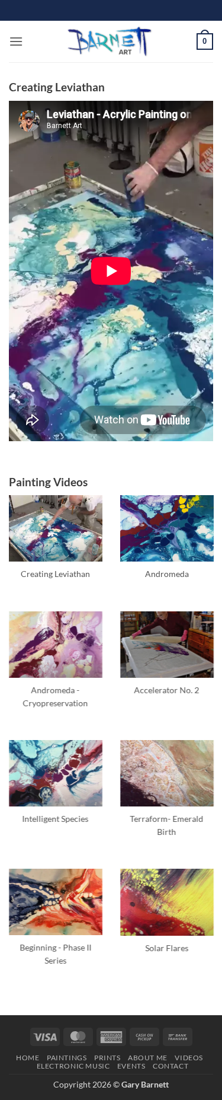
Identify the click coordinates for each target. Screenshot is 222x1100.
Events (131, 1065)
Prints (107, 1057)
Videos (189, 1057)
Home (27, 1057)
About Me (148, 1057)
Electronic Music (73, 1065)
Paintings (67, 1057)
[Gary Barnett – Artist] (110, 41)
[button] (16, 41)
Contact (170, 1065)
